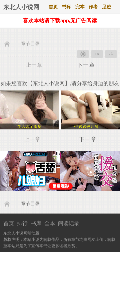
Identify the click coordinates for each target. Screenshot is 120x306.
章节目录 (30, 43)
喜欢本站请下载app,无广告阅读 (60, 20)
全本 (49, 223)
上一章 (34, 65)
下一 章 (86, 65)
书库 (66, 6)
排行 (22, 223)
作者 (93, 6)
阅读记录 (68, 223)
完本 (80, 6)
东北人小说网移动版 (21, 233)
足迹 (106, 6)
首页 (53, 6)
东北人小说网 (21, 7)
